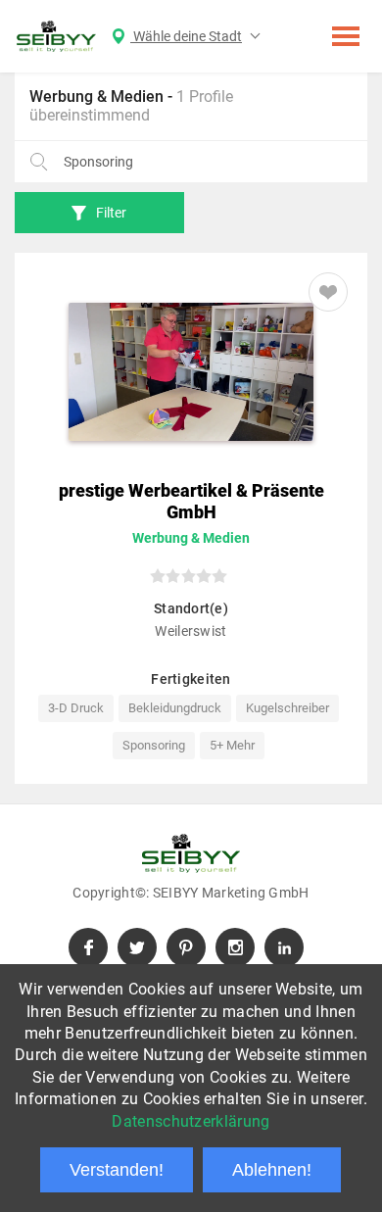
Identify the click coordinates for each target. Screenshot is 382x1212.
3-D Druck (76, 708)
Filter (111, 212)
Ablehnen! (271, 1170)
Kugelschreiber (287, 708)
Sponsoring (153, 745)
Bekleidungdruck (174, 708)
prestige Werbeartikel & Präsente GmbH (191, 501)
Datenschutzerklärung (190, 1121)
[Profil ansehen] (191, 372)
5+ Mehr (232, 745)
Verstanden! (117, 1170)
